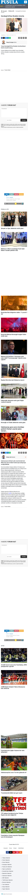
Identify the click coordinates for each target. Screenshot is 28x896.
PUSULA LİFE (11, 11)
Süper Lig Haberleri (6, 869)
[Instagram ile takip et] (25, 457)
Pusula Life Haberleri (7, 866)
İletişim (15, 848)
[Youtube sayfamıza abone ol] (14, 852)
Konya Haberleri (5, 862)
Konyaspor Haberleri (6, 864)
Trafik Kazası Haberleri (7, 880)
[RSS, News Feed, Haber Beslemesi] (20, 852)
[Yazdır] (19, 38)
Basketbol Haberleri (6, 873)
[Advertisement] (14, 87)
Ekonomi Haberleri (6, 882)
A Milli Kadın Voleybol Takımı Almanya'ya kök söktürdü (15, 6)
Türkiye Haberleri (6, 858)
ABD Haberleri (5, 877)
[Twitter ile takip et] (10, 852)
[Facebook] (2, 38)
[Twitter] (4, 38)
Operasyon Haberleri (7, 875)
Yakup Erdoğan (10, 42)
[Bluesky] (6, 38)
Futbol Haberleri (6, 860)
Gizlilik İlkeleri (21, 848)
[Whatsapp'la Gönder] (10, 38)
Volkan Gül (8, 457)
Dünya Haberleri (5, 886)
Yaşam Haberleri (6, 889)
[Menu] (25, 2)
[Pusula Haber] (9, 1)
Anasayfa (5, 11)
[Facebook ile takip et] (7, 852)
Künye (10, 848)
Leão (10, 493)
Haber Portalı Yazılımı (7, 894)
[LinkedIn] (8, 38)
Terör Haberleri (5, 884)
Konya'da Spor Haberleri (7, 871)
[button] (21, 38)
